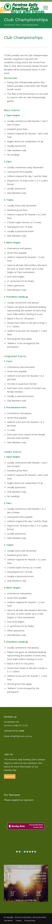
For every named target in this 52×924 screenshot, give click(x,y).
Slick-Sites (42, 917)
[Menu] (44, 7)
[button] (17, 852)
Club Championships (26, 19)
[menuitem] (37, 7)
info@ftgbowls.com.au (21, 736)
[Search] (37, 7)
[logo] (21, 7)
